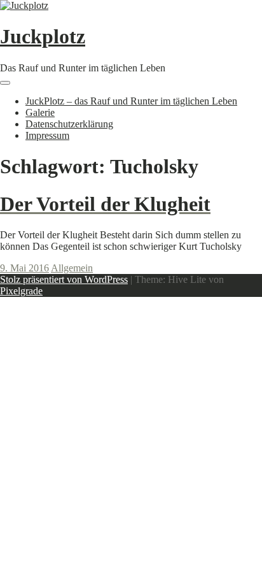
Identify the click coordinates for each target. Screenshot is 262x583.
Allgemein (72, 268)
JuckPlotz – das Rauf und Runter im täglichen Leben (131, 101)
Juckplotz (42, 36)
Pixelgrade (21, 290)
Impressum (47, 135)
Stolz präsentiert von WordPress (64, 279)
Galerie (40, 112)
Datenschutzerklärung (69, 124)
